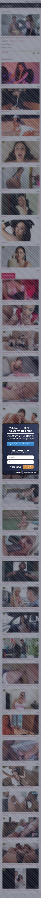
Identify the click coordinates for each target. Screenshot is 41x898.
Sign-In (29, 467)
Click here (12, 467)
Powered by (17, 472)
